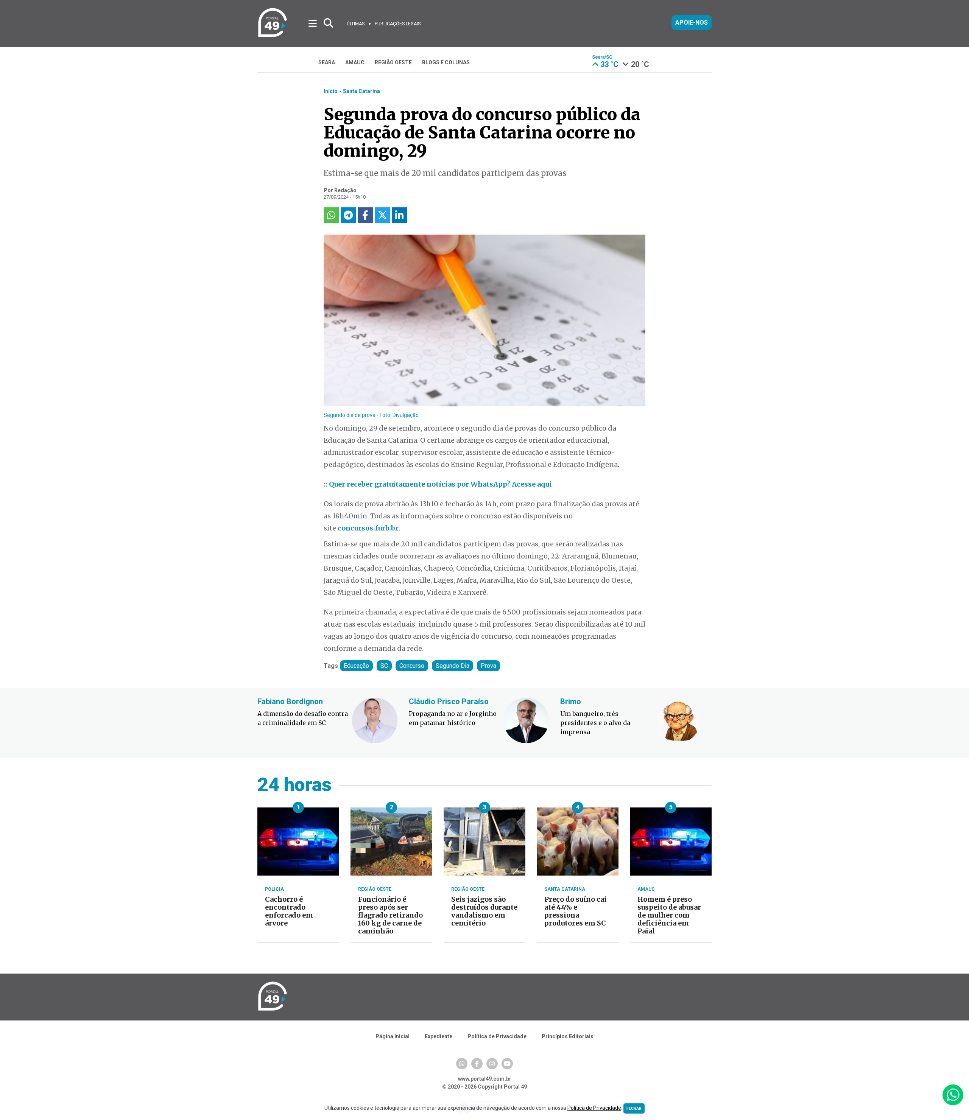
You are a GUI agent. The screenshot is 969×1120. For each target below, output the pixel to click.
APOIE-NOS (691, 22)
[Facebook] (477, 1063)
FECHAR (634, 1108)
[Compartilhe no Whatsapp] (331, 215)
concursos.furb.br (368, 528)
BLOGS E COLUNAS (446, 62)
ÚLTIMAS (356, 23)
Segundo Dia (452, 665)
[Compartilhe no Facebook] (365, 215)
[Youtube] (507, 1063)
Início (331, 91)
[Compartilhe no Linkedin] (399, 215)
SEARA (326, 62)
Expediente (438, 1036)
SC (384, 665)
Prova (488, 665)
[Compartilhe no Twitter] (382, 215)
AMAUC (355, 62)
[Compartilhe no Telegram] (348, 215)
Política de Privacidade (497, 1036)
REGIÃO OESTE (393, 62)
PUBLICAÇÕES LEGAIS (398, 23)
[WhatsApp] (461, 1063)
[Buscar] (328, 23)
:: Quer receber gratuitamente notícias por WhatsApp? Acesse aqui (438, 484)
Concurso (411, 665)
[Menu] (313, 23)
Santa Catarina (361, 91)
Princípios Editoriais (568, 1036)
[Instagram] (492, 1063)
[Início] (272, 35)
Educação (356, 665)
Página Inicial (392, 1036)
